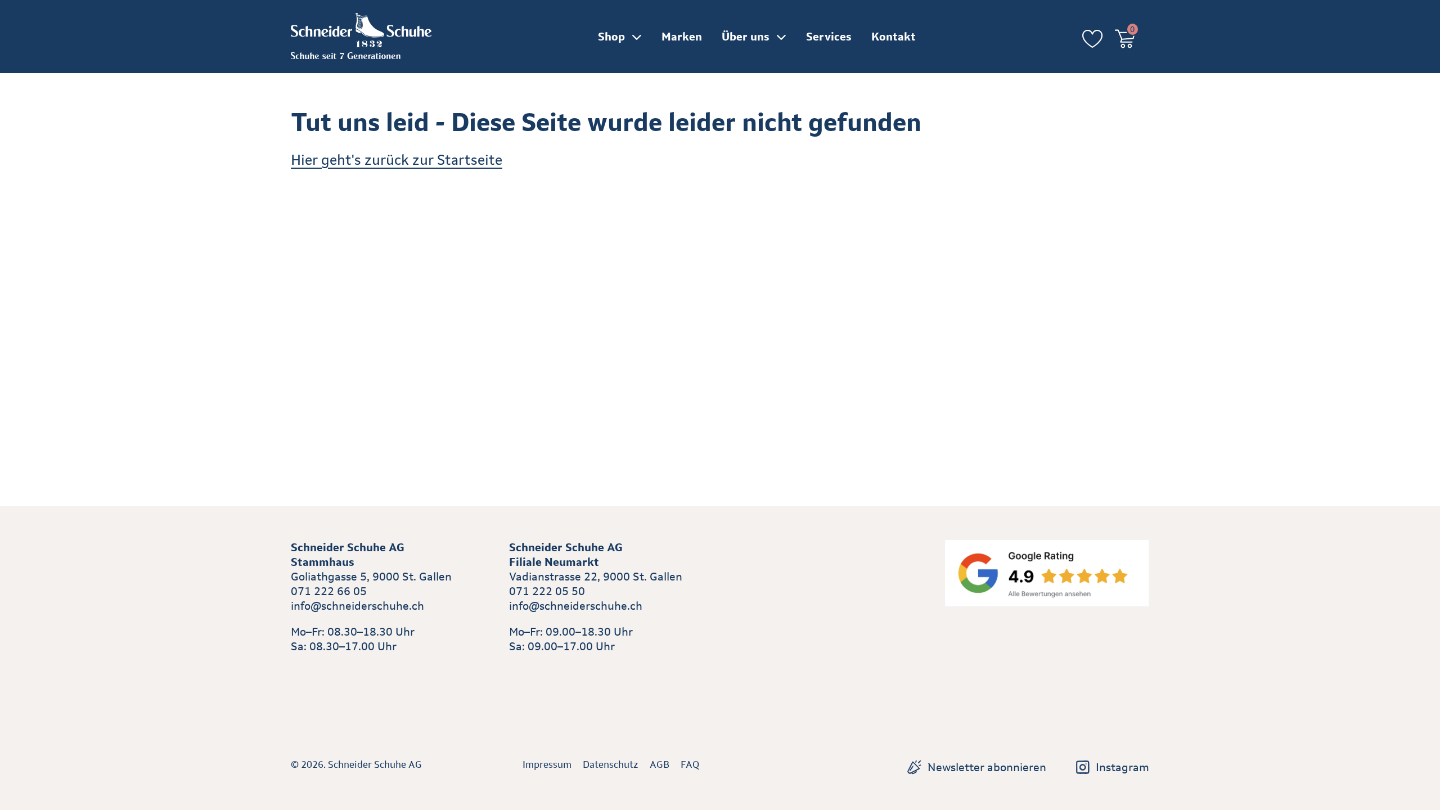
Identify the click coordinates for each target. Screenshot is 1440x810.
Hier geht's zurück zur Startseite (396, 159)
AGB (659, 764)
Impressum (547, 764)
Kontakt (893, 36)
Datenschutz (610, 764)
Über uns (746, 36)
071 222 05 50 (547, 591)
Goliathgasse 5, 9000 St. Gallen (371, 576)
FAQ (690, 764)
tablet (524, 672)
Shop (611, 36)
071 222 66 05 (329, 591)
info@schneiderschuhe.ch (357, 606)
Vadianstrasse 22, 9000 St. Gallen (595, 576)
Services (829, 36)
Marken (682, 36)
